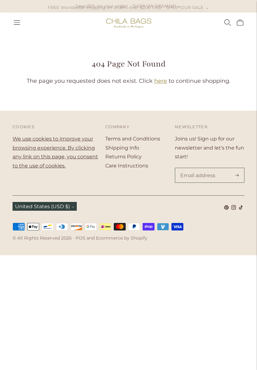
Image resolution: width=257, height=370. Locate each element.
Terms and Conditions (132, 139)
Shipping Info (122, 148)
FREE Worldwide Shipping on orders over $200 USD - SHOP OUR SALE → (128, 6)
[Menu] (17, 22)
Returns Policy (123, 157)
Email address (196, 168)
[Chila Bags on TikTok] (241, 208)
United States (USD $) (42, 206)
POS (80, 238)
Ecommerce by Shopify (121, 238)
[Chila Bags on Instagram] (233, 208)
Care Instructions (126, 166)
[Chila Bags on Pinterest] (226, 208)
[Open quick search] (227, 22)
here (160, 80)
